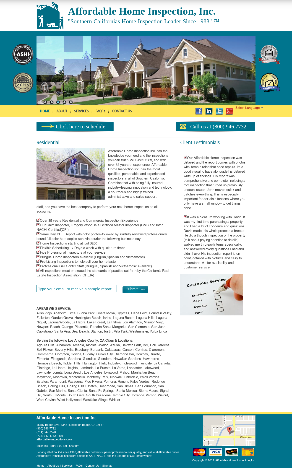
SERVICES (81, 111)
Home (40, 465)
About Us (53, 465)
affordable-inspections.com (54, 439)
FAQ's (79, 465)
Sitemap (107, 465)
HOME (45, 111)
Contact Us (92, 465)
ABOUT (62, 111)
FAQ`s (100, 111)
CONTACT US (122, 111)
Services (67, 465)
